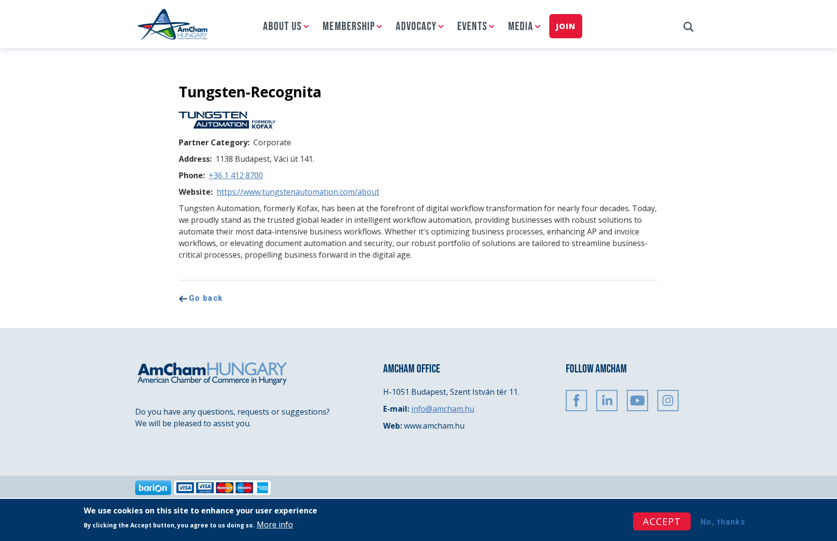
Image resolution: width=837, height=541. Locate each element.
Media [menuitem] (520, 26)
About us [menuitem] (282, 26)
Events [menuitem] (472, 26)
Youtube (637, 400)
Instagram (668, 400)
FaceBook (576, 400)
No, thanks (722, 521)
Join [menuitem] (565, 26)
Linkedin (607, 400)
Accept (662, 521)
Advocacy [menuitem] (416, 26)
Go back (206, 298)
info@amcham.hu (442, 408)
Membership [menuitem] (349, 26)
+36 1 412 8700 (236, 175)
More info (275, 524)
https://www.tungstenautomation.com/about (298, 191)
